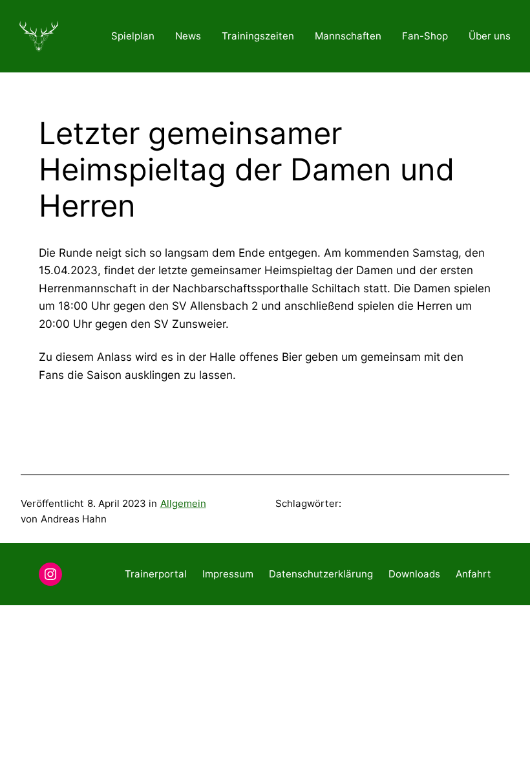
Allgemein (183, 503)
